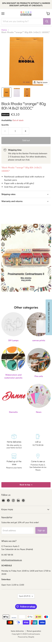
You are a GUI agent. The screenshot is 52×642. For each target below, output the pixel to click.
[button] (6, 92)
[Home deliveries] (14, 441)
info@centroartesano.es (11, 560)
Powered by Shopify (26, 637)
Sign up (41, 530)
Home (4, 30)
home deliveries (17, 631)
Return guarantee (34, 631)
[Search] (47, 21)
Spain (24, 596)
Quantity (5, 125)
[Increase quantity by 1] (25, 131)
